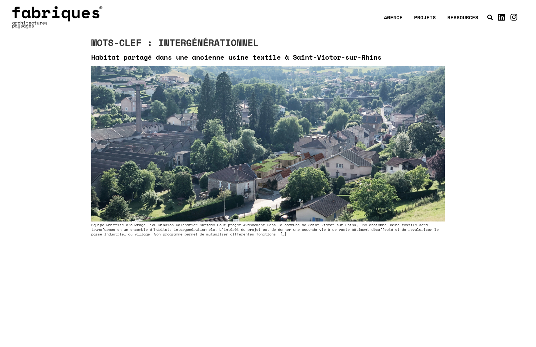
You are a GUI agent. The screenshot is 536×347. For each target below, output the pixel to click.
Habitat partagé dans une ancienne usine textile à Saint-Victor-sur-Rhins (236, 57)
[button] (490, 17)
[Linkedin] (501, 17)
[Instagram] (513, 17)
